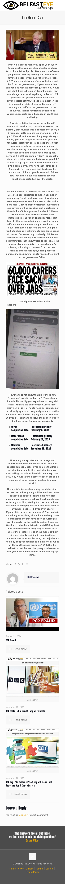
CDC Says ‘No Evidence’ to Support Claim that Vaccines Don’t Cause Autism (29, 784)
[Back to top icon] (32, 856)
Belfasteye (33, 577)
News (21, 868)
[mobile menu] (60, 5)
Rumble (39, 868)
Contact (49, 868)
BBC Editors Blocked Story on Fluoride (25, 711)
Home (13, 868)
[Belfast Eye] (28, 5)
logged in (23, 815)
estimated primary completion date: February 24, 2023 (31, 437)
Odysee (29, 868)
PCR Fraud (11, 640)
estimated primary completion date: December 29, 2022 (31, 447)
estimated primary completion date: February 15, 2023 (31, 428)
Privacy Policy (32, 872)
